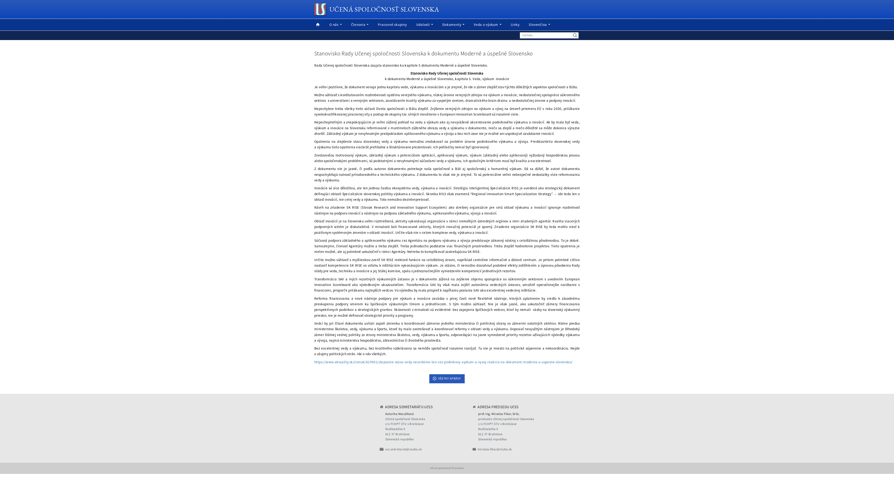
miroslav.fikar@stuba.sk (494, 449)
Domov (318, 25)
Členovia (358, 24)
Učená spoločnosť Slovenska (384, 9)
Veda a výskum (486, 24)
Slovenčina (538, 24)
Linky (515, 24)
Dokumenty (452, 24)
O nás (334, 24)
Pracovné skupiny (392, 24)
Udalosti (423, 24)
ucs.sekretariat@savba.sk (403, 449)
